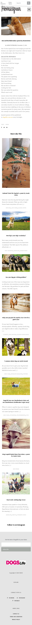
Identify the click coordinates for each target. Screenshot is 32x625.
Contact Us (16, 613)
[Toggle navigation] (29, 9)
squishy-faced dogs (23, 334)
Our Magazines (3, 3)
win (27, 415)
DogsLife (16, 250)
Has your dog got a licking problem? (16, 277)
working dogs (21, 515)
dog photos (12, 334)
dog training (9, 250)
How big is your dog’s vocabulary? (16, 235)
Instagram (22, 598)
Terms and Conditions (16, 616)
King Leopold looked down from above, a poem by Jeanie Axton (16, 455)
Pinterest (17, 600)
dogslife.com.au (7, 117)
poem (7, 124)
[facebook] (1, 127)
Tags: (2, 124)
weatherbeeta (21, 415)
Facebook (11, 598)
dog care (7, 374)
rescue (14, 515)
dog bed (8, 208)
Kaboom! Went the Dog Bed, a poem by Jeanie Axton (16, 194)
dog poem (15, 208)
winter (25, 374)
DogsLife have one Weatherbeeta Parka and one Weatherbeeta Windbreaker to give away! (16, 401)
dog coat (6, 415)
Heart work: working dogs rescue (16, 500)
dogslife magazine (16, 374)
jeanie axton (22, 208)
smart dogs (23, 250)
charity (5, 334)
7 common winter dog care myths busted (16, 361)
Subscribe (6, 549)
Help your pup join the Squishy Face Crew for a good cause (16, 318)
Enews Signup (10, 3)
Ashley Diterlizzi (12, 45)
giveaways (13, 415)
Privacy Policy (16, 619)
